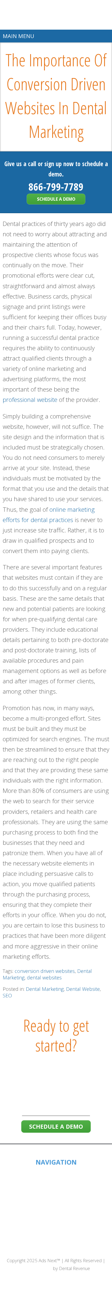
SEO (7, 995)
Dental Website (83, 989)
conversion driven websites (45, 971)
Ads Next (56, 15)
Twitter (42, 1248)
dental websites (44, 977)
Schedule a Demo (56, 199)
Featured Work (56, 1189)
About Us (56, 1181)
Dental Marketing (45, 989)
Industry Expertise (56, 1197)
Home (56, 1172)
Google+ (55, 1248)
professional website (30, 399)
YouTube (80, 1248)
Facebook (30, 1248)
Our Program (56, 1215)
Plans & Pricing (56, 1206)
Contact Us (56, 1232)
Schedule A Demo (56, 1223)
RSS (66, 1248)
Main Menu (18, 36)
